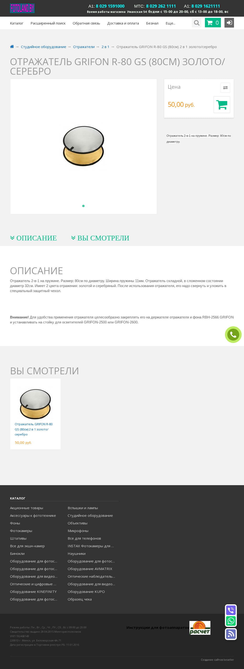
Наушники (77, 553)
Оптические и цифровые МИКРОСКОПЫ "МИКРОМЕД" (35, 583)
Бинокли (17, 553)
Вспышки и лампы (83, 507)
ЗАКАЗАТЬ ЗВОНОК (235, 334)
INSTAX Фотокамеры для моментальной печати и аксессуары (93, 545)
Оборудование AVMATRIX (90, 568)
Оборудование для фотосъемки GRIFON (35, 568)
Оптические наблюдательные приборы (93, 576)
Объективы (77, 523)
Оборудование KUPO (86, 591)
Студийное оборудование (90, 515)
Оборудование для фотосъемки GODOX (93, 561)
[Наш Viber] (231, 610)
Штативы (18, 538)
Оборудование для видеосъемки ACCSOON (93, 583)
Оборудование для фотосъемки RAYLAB (35, 599)
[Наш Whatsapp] (231, 621)
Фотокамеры (21, 530)
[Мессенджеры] (231, 634)
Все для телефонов (84, 538)
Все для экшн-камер (27, 545)
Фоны (15, 523)
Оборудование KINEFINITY (33, 591)
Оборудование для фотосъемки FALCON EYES (35, 561)
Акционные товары (26, 507)
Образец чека (80, 599)
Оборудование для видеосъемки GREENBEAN (35, 576)
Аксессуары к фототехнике (33, 515)
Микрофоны (78, 530)
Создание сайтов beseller (217, 659)
